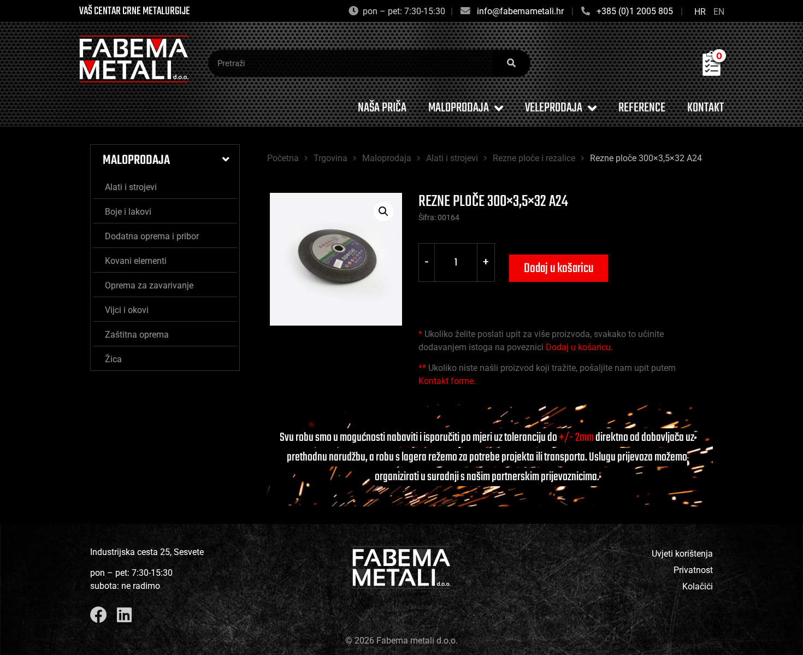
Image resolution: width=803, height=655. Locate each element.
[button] (383, 211)
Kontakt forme (446, 381)
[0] (711, 72)
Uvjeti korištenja (682, 553)
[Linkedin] (124, 614)
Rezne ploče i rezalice (534, 158)
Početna (283, 158)
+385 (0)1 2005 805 (635, 11)
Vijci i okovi (127, 310)
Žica (113, 359)
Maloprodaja (458, 108)
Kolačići (697, 586)
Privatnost (693, 570)
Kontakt (705, 108)
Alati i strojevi (131, 187)
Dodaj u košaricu (558, 268)
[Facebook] (98, 614)
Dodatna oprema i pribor (152, 236)
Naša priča (382, 108)
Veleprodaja (553, 108)
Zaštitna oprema (137, 334)
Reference (641, 108)
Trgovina (330, 158)
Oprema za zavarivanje (149, 285)
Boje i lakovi (128, 211)
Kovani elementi (136, 261)
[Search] (511, 63)
